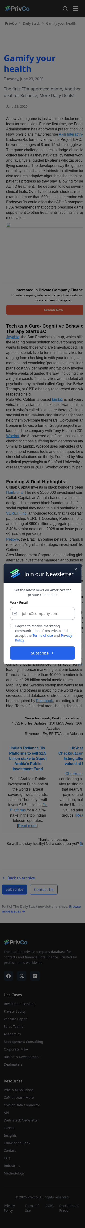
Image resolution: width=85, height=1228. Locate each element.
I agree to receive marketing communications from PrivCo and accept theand (43, 633)
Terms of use (43, 635)
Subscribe (40, 653)
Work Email (19, 602)
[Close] (76, 569)
